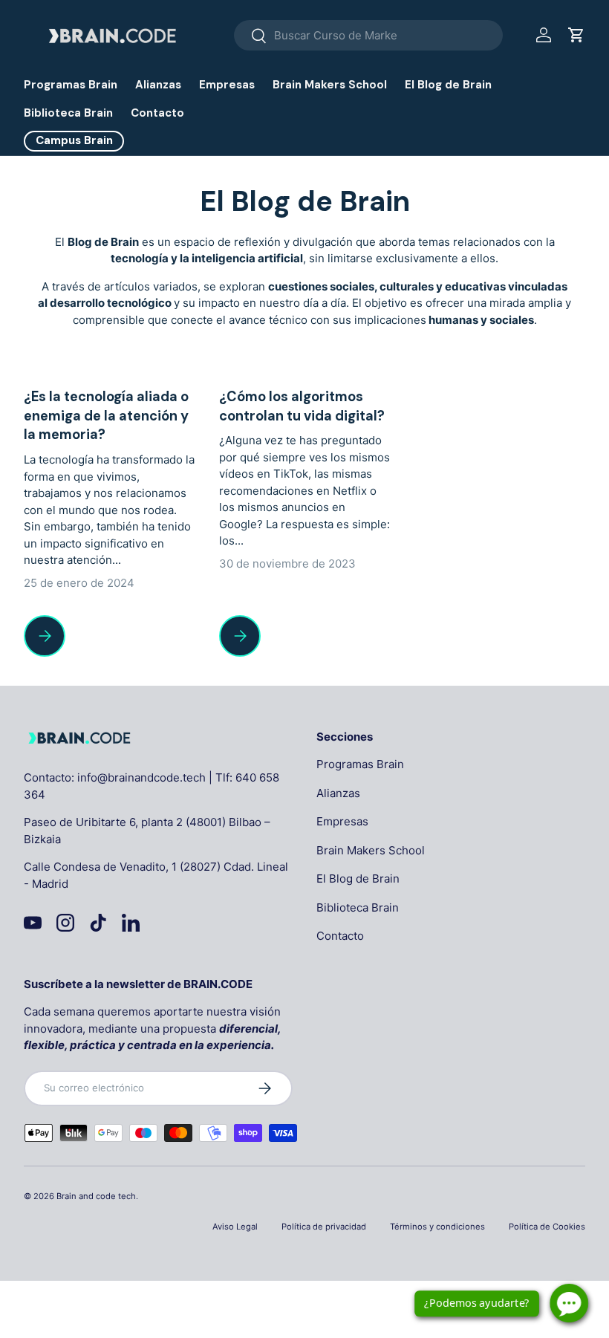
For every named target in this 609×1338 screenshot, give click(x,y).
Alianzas (158, 84)
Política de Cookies (547, 1226)
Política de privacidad (323, 1226)
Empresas (227, 84)
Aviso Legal (235, 1226)
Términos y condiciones (437, 1226)
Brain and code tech (96, 1196)
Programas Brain (70, 84)
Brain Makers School (330, 84)
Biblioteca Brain (68, 112)
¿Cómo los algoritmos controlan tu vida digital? (302, 406)
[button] (576, 35)
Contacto (157, 112)
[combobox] (368, 35)
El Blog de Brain (448, 84)
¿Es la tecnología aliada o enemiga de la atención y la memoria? (106, 416)
